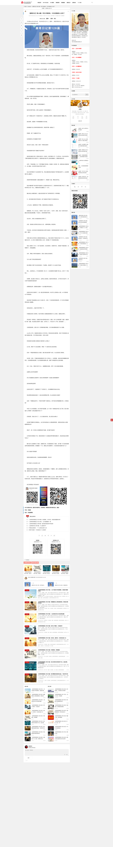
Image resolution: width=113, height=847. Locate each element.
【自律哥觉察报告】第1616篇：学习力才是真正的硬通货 (83, 233)
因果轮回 (45, 620)
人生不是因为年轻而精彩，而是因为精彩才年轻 (52, 596)
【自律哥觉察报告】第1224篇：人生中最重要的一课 (38, 521)
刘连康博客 (30, 512)
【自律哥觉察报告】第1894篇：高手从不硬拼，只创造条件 (50, 625)
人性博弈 (45, 608)
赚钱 (42, 657)
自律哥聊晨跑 (54, 632)
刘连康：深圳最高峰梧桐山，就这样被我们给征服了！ (82, 157)
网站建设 (27, 614)
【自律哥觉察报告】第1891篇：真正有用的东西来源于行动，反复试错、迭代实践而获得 (38, 723)
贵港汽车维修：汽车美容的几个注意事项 (36, 529)
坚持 (48, 608)
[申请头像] (67, 746)
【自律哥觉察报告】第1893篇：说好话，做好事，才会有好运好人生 (52, 637)
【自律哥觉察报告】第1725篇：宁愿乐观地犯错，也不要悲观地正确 (83, 244)
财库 (40, 681)
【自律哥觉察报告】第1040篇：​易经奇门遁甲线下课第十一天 (83, 254)
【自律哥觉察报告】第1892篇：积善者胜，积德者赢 (28, 573)
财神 (42, 681)
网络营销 (57, 2)
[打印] (51, 15)
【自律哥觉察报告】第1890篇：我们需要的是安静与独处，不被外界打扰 (53, 673)
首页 (26, 6)
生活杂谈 (29, 6)
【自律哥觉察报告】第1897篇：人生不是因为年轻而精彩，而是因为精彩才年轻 (38, 690)
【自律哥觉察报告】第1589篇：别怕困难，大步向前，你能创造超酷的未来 (43, 519)
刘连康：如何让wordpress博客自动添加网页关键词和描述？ (83, 135)
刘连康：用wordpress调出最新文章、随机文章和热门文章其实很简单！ (83, 140)
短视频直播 (56, 620)
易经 (48, 632)
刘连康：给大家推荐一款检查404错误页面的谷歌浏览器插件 (83, 146)
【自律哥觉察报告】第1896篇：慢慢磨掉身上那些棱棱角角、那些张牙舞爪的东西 (38, 696)
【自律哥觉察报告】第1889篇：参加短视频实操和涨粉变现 (56, 573)
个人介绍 (79, 2)
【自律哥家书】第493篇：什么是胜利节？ (36, 525)
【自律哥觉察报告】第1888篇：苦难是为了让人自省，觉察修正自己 (83, 228)
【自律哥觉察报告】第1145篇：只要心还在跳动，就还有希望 (83, 265)
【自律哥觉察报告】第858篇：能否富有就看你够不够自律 (39, 523)
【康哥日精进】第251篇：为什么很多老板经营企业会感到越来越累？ (83, 217)
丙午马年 (45, 669)
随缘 (52, 645)
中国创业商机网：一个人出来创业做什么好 (36, 527)
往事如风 (74, 2)
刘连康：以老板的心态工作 (47, 8)
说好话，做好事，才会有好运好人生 (44, 645)
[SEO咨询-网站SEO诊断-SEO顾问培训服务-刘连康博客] (26, 3)
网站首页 (39, 2)
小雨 (54, 669)
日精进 (55, 608)
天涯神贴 (63, 596)
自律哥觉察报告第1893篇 (61, 644)
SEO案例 (52, 2)
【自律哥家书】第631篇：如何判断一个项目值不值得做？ (83, 238)
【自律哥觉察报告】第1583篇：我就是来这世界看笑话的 (83, 249)
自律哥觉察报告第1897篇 (53, 597)
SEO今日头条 (45, 2)
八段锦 (45, 680)
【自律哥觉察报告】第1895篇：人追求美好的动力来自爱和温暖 (51, 613)
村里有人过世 (27, 562)
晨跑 (41, 597)
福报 (48, 644)
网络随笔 (63, 2)
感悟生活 (68, 2)
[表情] (65, 755)
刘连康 (32, 577)
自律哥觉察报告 (46, 597)
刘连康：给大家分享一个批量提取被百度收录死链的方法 (83, 178)
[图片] (67, 755)
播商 (52, 620)
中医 (45, 656)
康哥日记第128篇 (35, 562)
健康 (47, 656)
